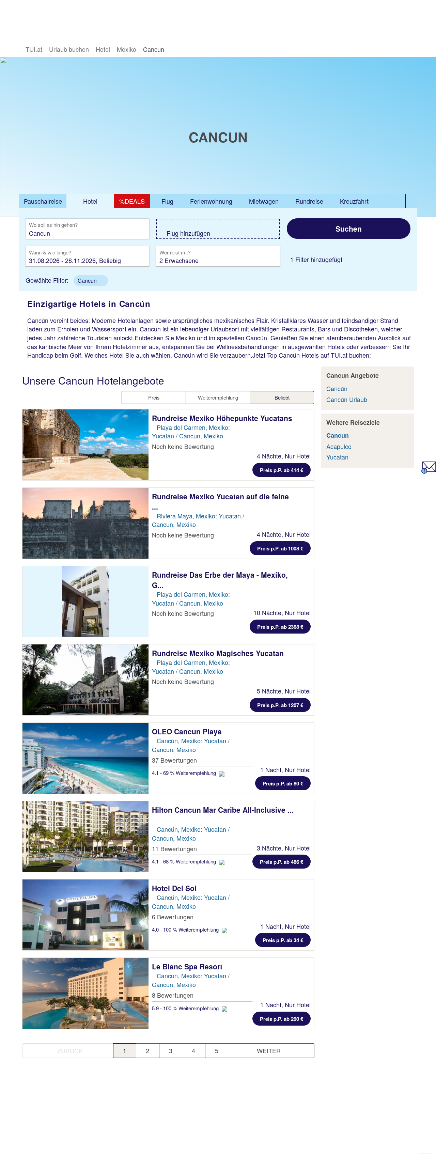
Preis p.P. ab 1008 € (280, 548)
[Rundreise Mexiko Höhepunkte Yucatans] (85, 444)
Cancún (336, 388)
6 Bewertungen (172, 916)
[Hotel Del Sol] (85, 914)
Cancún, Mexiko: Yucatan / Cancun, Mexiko (191, 745)
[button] (91, 280)
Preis (154, 397)
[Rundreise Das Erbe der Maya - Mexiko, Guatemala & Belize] (85, 601)
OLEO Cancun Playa (188, 731)
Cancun (337, 435)
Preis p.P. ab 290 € (281, 1019)
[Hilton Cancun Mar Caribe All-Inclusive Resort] (85, 836)
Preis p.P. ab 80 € (283, 783)
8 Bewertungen (172, 995)
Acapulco (339, 446)
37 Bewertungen (174, 759)
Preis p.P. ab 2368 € (280, 626)
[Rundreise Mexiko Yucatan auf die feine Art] (85, 523)
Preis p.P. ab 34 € (283, 940)
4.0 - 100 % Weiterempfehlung (186, 929)
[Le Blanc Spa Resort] (85, 993)
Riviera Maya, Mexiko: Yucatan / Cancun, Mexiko (198, 520)
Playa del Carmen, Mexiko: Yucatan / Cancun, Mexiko (191, 431)
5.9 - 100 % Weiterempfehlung (186, 1008)
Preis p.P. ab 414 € (281, 470)
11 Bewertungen (174, 848)
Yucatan (337, 456)
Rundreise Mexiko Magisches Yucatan (218, 653)
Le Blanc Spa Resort (188, 966)
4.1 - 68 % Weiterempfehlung (184, 861)
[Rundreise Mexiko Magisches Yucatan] (85, 679)
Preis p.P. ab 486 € (281, 862)
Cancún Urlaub (346, 399)
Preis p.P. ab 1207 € (280, 705)
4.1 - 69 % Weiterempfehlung (184, 772)
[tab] (42, 201)
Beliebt (282, 397)
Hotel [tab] (90, 201)
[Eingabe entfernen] (133, 233)
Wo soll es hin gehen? (53, 225)
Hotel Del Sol (175, 888)
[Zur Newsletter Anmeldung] (428, 471)
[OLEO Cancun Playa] (85, 758)
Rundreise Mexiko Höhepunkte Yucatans (222, 418)
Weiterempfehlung (218, 397)
